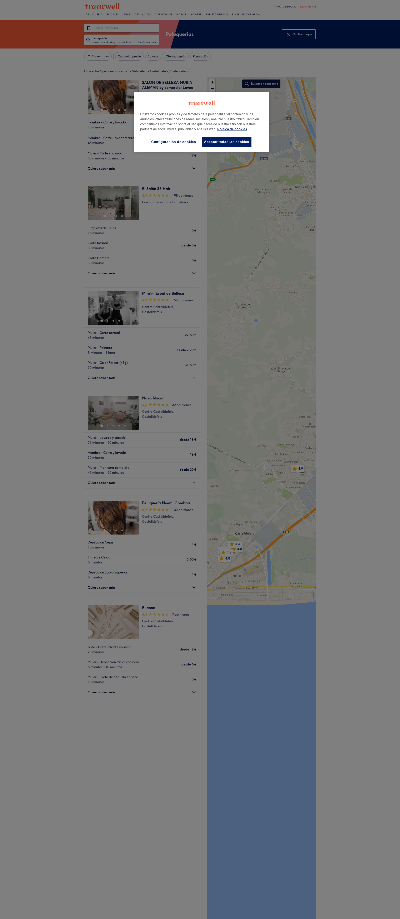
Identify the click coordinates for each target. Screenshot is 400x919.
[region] (201, 122)
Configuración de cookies (173, 142)
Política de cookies (232, 129)
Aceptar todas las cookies (226, 142)
